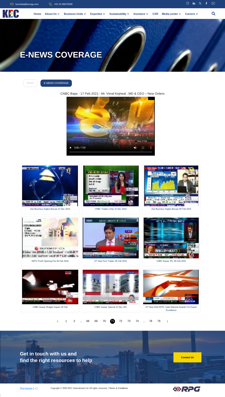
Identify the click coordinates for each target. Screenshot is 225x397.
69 (96, 321)
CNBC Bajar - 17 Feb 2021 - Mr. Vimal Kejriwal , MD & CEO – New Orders (112, 93)
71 (112, 321)
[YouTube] (213, 3)
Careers (190, 14)
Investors (139, 14)
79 (158, 321)
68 (87, 321)
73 (128, 321)
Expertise (96, 14)
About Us (51, 14)
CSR (155, 14)
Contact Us (187, 357)
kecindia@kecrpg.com (27, 4)
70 (104, 321)
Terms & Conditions (118, 388)
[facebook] (206, 3)
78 (150, 321)
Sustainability (117, 14)
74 (137, 321)
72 (120, 321)
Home (37, 14)
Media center (170, 14)
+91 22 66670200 (63, 4)
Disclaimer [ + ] (28, 388)
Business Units (73, 14)
